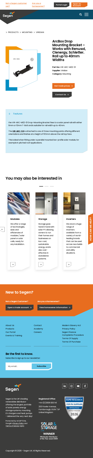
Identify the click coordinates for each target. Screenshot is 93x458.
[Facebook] (85, 386)
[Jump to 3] (52, 186)
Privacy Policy (68, 328)
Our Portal (10, 332)
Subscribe (41, 366)
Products (13, 32)
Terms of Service (12, 426)
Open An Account (77, 5)
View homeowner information (53, 307)
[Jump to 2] (46, 186)
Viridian (40, 32)
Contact (38, 325)
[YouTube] (78, 386)
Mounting (27, 32)
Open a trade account (18, 307)
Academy (38, 328)
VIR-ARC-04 (18, 131)
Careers (38, 332)
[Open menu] (86, 14)
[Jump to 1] (41, 186)
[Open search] (81, 14)
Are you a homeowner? (38, 5)
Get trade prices (62, 86)
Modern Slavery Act (71, 325)
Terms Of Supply (70, 338)
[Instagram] (71, 386)
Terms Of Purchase (71, 341)
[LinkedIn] (64, 386)
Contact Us (60, 94)
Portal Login (61, 4)
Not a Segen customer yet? (16, 5)
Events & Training (14, 335)
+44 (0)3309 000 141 (48, 402)
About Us (10, 325)
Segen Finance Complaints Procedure (73, 333)
